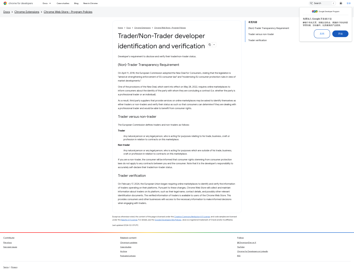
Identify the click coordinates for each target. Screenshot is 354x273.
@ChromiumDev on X (246, 242)
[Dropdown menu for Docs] (51, 3)
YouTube (240, 247)
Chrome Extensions (26, 12)
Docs (45, 3)
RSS (238, 256)
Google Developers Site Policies (168, 220)
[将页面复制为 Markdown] (209, 44)
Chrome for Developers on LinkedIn (252, 251)
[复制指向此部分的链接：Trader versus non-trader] (159, 117)
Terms (6, 267)
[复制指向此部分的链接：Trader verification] (148, 176)
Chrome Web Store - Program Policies (68, 12)
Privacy (14, 267)
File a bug (7, 242)
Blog (76, 3)
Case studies (63, 3)
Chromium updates (128, 242)
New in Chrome (90, 3)
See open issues (10, 247)
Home (120, 28)
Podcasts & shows (128, 256)
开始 (340, 33)
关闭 (322, 33)
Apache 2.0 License (129, 220)
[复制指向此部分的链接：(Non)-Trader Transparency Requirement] (182, 65)
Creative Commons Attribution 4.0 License (192, 217)
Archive (123, 251)
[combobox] (322, 3)
